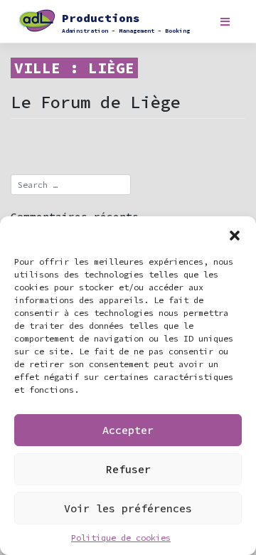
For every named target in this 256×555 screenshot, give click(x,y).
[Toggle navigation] (225, 22)
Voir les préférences (128, 508)
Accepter (128, 430)
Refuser (128, 469)
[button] (235, 234)
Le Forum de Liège (95, 102)
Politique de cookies (121, 537)
